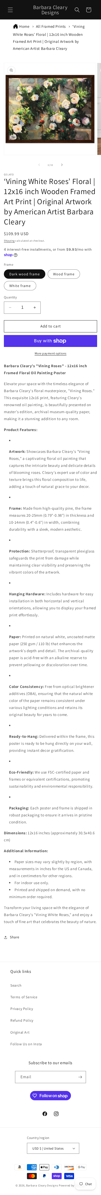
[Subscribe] (80, 1077)
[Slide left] (39, 164)
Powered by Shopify (72, 1185)
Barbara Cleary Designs (42, 1185)
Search (16, 985)
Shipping (9, 240)
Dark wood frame (24, 274)
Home (24, 26)
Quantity (10, 297)
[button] (10, 10)
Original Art (20, 1032)
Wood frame (64, 274)
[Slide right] (62, 164)
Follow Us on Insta (26, 1044)
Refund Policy (21, 1020)
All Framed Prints (51, 26)
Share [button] (14, 937)
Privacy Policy (21, 1008)
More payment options (51, 353)
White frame (20, 285)
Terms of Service (24, 997)
